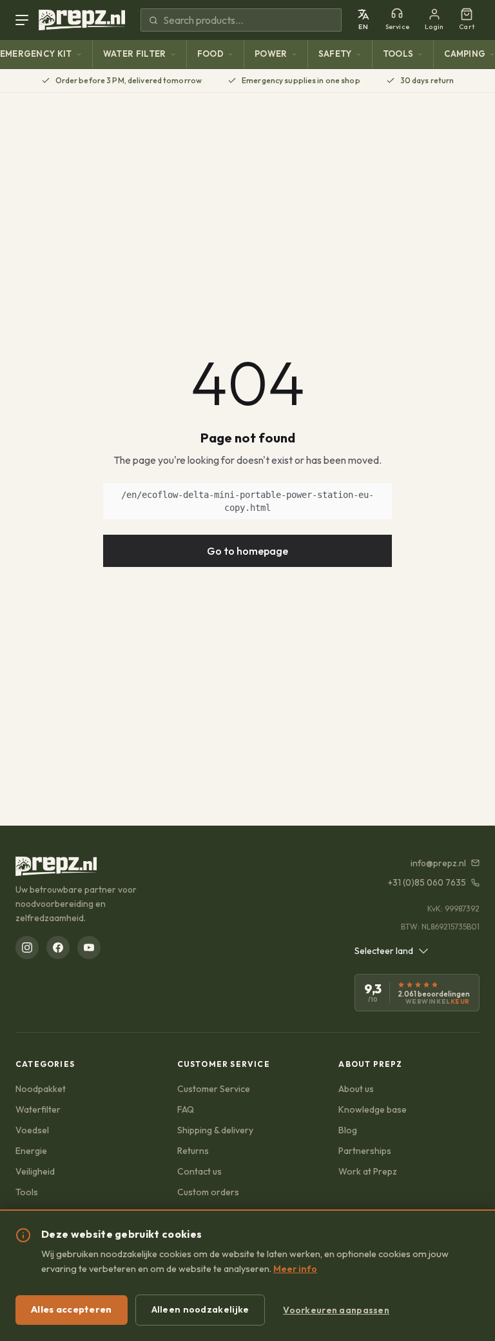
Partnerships (364, 1151)
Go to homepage (247, 550)
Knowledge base (372, 1109)
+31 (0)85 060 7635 (427, 882)
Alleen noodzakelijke (200, 1309)
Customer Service (213, 1089)
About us (356, 1089)
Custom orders (208, 1192)
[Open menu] (24, 20)
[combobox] (391, 950)
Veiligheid (35, 1171)
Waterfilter (38, 1109)
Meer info (295, 1269)
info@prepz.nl (438, 863)
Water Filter (134, 53)
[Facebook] (58, 947)
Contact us (199, 1171)
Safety (335, 53)
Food (210, 53)
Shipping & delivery (215, 1130)
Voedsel (32, 1130)
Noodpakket (40, 1089)
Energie (31, 1151)
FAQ (185, 1109)
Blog (347, 1130)
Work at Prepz (367, 1171)
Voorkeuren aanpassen (336, 1310)
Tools (398, 53)
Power (271, 53)
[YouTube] (89, 947)
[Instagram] (27, 947)
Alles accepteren (71, 1309)
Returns (193, 1151)
